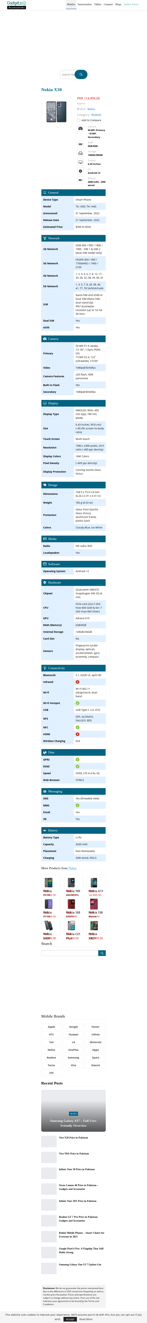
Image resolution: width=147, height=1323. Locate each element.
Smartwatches (85, 4)
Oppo (95, 1050)
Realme (51, 1057)
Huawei (73, 1034)
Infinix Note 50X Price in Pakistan (77, 1201)
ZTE (51, 1073)
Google (73, 1026)
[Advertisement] (73, 38)
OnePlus (73, 1050)
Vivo (73, 1065)
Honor (95, 1026)
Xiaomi (95, 1065)
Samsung (73, 1057)
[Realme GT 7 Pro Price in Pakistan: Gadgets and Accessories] (49, 1221)
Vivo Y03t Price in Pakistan (74, 1153)
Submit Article (131, 4)
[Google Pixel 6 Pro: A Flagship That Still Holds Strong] (49, 1252)
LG (73, 1042)
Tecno (51, 1065)
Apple (51, 1026)
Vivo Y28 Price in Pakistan (73, 1137)
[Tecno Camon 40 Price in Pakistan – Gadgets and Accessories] (49, 1189)
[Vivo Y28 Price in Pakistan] (49, 1141)
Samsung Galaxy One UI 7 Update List (80, 1264)
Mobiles (71, 4)
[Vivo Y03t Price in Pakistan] (49, 1157)
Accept (70, 1319)
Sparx (95, 1057)
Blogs (118, 4)
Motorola (95, 1042)
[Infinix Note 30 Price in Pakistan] (49, 1173)
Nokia (72, 868)
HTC (51, 1034)
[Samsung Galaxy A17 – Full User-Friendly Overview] (73, 1111)
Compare (108, 4)
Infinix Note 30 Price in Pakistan (77, 1169)
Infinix (96, 1034)
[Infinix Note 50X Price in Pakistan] (49, 1205)
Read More (86, 1319)
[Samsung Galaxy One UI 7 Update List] (49, 1268)
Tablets (97, 4)
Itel (51, 1042)
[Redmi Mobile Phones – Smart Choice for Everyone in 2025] (49, 1236)
